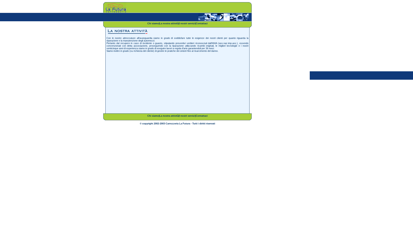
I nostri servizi (187, 23)
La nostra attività (169, 23)
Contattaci (202, 23)
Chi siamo (153, 23)
